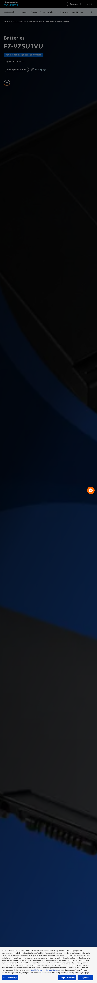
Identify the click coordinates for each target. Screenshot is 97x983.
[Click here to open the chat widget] (91, 490)
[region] (48, 965)
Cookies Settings (10, 977)
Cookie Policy (36, 970)
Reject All (85, 977)
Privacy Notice (52, 970)
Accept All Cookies (67, 977)
